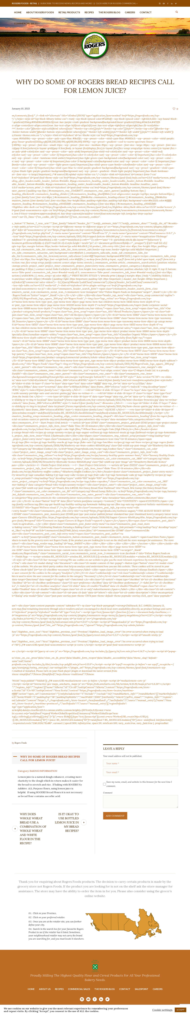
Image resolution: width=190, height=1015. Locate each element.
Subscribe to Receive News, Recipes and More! (66, 3)
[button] (49, 758)
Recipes (59, 989)
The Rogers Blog (104, 989)
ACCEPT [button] (180, 1010)
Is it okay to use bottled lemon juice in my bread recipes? (67, 822)
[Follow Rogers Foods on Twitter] (175, 3)
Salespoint (141, 989)
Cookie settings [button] (162, 1010)
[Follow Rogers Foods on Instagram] (159, 3)
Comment (107, 792)
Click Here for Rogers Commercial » (116, 3)
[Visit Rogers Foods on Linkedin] (171, 3)
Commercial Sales (79, 989)
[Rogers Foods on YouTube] (163, 3)
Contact (124, 989)
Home (31, 989)
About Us (44, 989)
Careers (157, 989)
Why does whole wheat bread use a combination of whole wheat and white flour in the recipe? (33, 828)
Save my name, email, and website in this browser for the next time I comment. (139, 784)
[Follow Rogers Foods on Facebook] (167, 3)
